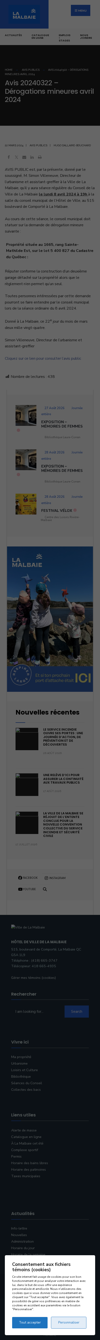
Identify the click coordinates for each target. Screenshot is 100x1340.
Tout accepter (30, 1322)
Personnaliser (68, 1322)
